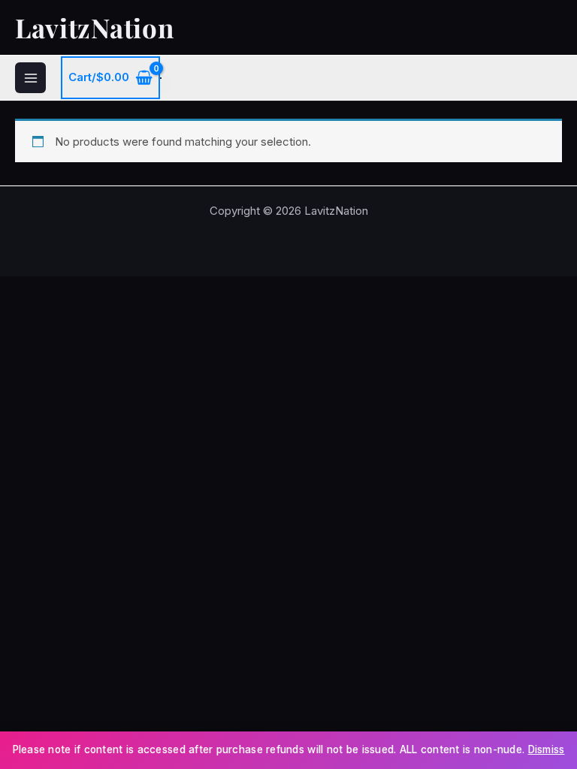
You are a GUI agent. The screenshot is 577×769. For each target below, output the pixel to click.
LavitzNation (94, 27)
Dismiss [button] (546, 749)
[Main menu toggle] (30, 77)
